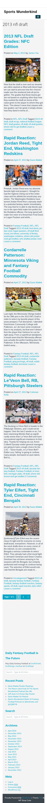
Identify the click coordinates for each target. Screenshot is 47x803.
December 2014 (14, 733)
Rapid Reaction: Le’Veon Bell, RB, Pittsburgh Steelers (23, 380)
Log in (10, 782)
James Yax (33, 53)
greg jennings (19, 361)
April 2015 (12, 731)
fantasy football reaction (23, 583)
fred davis (33, 228)
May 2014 (12, 736)
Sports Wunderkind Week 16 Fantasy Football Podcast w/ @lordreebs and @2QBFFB (23, 701)
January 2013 (13, 767)
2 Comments (31, 476)
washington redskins (13, 236)
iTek (40, 798)
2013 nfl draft (22, 228)
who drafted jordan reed (30, 239)
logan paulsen (19, 231)
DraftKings (10, 666)
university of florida (28, 233)
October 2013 (13, 744)
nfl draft (24, 124)
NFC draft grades (12, 124)
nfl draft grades (35, 124)
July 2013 (12, 752)
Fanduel (19, 666)
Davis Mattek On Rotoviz (18, 696)
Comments (14, 787)
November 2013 (14, 741)
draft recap (14, 121)
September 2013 (15, 746)
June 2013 (12, 754)
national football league (31, 121)
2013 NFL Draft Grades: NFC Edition (19, 41)
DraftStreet (36, 663)
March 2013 (13, 762)
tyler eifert (36, 586)
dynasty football (21, 359)
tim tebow (14, 233)
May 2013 (12, 757)
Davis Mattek (36, 160)
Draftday (29, 666)
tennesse (23, 364)
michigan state (15, 474)
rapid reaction (24, 586)
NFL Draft (22, 119)
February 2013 (14, 765)
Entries (13, 785)
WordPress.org (14, 790)
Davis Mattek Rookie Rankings (20, 686)
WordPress (26, 798)
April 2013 (12, 760)
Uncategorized (20, 578)
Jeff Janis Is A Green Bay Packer (21, 694)
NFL (15, 119)
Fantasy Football (21, 226)
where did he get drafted (15, 127)
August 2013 (13, 749)
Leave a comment (12, 241)
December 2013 (14, 739)
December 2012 (14, 770)
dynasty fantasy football (20, 581)
